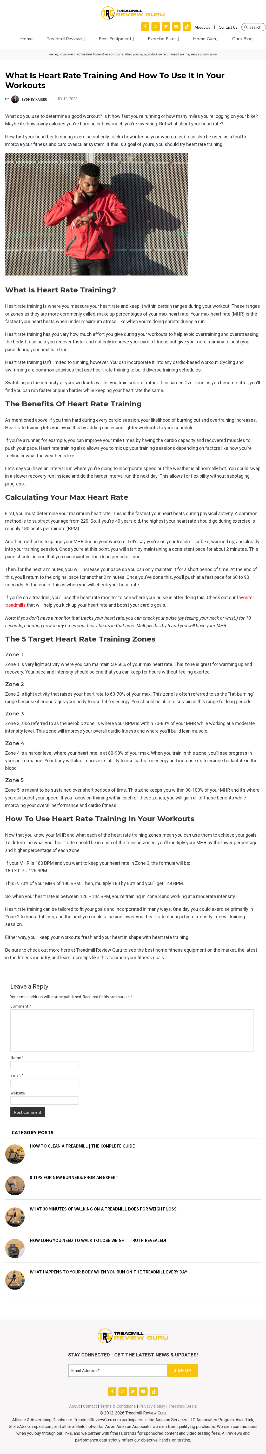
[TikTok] (187, 26)
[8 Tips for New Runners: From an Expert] (15, 1185)
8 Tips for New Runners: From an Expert (74, 1177)
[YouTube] (176, 26)
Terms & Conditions (118, 1406)
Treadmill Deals (183, 1406)
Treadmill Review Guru (133, 13)
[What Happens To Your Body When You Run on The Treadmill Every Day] (15, 1280)
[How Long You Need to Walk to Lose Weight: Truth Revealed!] (15, 1248)
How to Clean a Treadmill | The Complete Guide (82, 1146)
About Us (202, 27)
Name (17, 1057)
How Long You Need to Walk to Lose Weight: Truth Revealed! (98, 1240)
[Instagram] (155, 26)
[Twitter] (166, 26)
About (74, 1406)
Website (17, 1093)
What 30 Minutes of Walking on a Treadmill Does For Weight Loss (103, 1209)
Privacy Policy (152, 1406)
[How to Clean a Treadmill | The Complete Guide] (15, 1154)
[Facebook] (145, 26)
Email (16, 1075)
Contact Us (228, 27)
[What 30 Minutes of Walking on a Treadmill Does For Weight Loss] (15, 1217)
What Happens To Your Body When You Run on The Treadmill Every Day (108, 1272)
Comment (20, 1006)
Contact (90, 1406)
